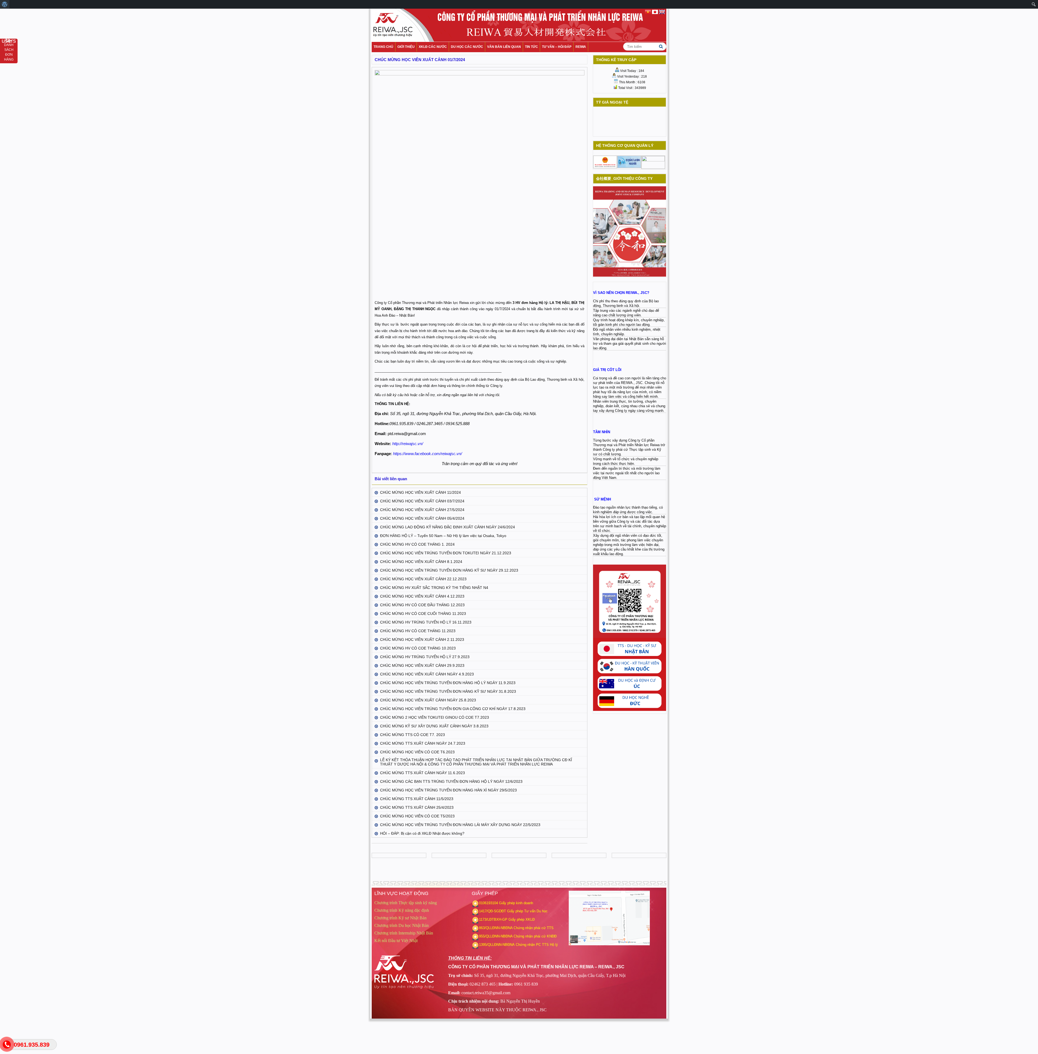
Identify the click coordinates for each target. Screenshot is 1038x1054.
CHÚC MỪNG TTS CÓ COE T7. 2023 (412, 735)
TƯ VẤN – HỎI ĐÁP (556, 47)
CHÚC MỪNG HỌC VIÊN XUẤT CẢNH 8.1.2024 (421, 561)
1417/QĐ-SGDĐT (492, 911)
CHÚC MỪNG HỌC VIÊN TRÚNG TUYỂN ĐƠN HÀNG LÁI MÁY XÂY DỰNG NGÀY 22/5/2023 (460, 825)
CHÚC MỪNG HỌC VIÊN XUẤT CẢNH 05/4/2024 (422, 518)
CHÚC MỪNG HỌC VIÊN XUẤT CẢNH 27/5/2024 (422, 510)
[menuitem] (4, 4)
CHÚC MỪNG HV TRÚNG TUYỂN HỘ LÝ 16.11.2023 (425, 622)
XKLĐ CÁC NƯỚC (433, 47)
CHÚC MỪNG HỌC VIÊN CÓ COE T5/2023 (417, 816)
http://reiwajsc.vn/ (407, 443)
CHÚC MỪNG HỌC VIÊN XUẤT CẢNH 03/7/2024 (422, 501)
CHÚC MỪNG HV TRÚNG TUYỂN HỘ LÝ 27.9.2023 (425, 657)
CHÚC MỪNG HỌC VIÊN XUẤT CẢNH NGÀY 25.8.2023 (428, 700)
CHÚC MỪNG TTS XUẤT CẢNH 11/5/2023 (416, 799)
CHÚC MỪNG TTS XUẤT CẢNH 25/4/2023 (417, 807)
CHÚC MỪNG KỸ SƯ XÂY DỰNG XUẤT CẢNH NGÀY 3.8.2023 (434, 726)
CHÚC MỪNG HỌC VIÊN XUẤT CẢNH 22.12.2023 (423, 579)
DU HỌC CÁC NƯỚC (467, 47)
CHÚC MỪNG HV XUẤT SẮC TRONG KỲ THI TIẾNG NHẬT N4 (434, 587)
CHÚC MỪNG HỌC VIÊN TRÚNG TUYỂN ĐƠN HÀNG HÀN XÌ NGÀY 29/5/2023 (448, 790)
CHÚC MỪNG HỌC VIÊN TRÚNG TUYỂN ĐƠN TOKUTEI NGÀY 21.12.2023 (445, 553)
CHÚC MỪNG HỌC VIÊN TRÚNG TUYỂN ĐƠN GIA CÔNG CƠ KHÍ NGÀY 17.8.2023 (452, 709)
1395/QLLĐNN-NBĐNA (497, 945)
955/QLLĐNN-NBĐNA (496, 936)
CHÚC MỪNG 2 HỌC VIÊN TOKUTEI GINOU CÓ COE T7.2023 (434, 717)
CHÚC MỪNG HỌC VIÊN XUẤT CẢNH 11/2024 (420, 492)
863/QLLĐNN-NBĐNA (496, 928)
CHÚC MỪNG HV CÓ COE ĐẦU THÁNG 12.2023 (422, 605)
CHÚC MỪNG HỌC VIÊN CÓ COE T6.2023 (417, 752)
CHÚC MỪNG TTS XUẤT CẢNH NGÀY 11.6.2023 (422, 773)
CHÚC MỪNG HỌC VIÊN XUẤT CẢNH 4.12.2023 (422, 596)
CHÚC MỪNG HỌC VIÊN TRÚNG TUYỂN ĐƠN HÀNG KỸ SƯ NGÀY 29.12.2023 (449, 570)
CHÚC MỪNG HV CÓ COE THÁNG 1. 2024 (417, 544)
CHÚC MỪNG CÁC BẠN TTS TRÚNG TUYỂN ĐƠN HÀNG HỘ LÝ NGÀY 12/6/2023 (451, 781)
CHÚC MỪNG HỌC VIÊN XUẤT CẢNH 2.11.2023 (422, 639)
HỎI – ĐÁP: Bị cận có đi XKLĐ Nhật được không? (422, 833)
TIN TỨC (531, 47)
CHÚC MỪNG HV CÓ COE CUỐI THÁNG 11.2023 (423, 613)
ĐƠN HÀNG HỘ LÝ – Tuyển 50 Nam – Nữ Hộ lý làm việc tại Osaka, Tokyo (443, 535)
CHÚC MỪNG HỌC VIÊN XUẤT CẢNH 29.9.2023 (422, 665)
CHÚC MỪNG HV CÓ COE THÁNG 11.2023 (417, 631)
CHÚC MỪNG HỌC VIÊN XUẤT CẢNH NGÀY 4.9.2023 (427, 674)
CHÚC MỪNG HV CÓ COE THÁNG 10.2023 (418, 648)
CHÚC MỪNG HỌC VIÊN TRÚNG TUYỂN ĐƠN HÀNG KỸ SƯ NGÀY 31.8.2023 (448, 691)
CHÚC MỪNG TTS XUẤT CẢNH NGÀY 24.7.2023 (422, 743)
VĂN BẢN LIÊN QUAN (504, 47)
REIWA (580, 47)
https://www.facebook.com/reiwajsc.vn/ (427, 453)
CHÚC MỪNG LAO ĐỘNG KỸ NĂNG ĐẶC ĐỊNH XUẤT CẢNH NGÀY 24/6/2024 (447, 527)
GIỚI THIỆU (406, 47)
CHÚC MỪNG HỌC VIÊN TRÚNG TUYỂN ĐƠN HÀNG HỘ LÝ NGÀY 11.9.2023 (447, 683)
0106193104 (488, 903)
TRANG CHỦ (383, 47)
